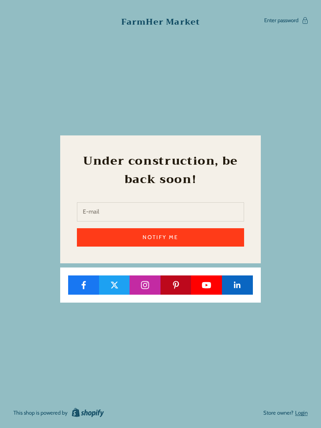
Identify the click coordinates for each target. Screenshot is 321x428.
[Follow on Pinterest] (176, 285)
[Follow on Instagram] (145, 285)
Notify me (160, 237)
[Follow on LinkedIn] (237, 285)
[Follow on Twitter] (114, 285)
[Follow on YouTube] (206, 285)
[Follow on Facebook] (84, 285)
